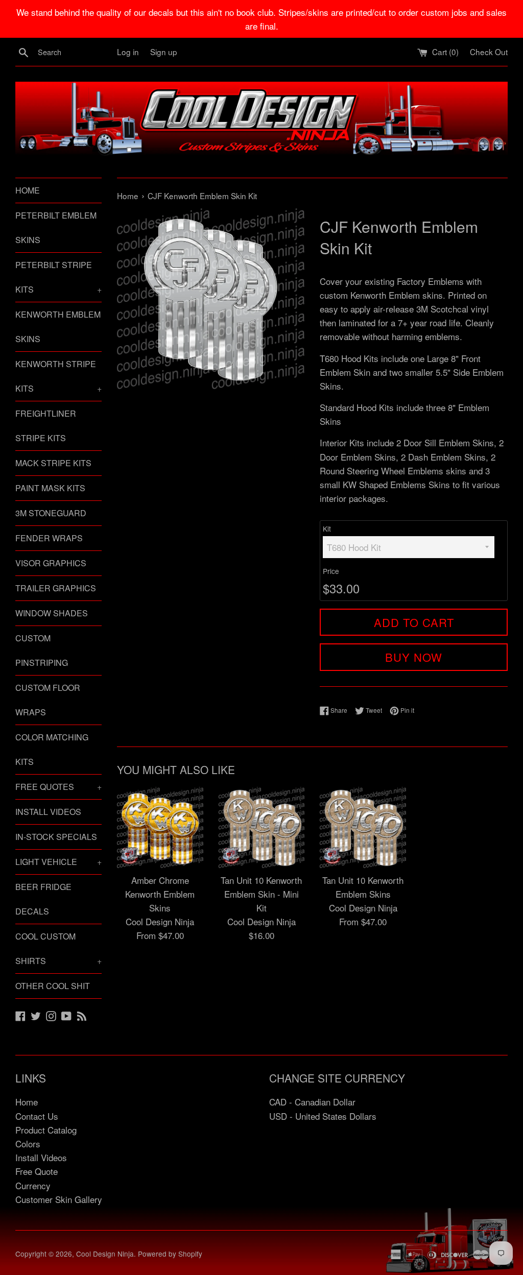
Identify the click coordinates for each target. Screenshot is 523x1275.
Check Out (489, 51)
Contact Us (36, 1116)
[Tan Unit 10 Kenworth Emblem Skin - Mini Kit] (262, 827)
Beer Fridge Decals (43, 899)
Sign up (163, 51)
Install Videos (48, 811)
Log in (128, 51)
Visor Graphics (50, 563)
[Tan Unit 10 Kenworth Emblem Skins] (363, 827)
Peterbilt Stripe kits (58, 277)
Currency (33, 1185)
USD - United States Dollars (322, 1116)
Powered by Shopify (170, 1253)
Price (331, 571)
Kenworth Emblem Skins (58, 326)
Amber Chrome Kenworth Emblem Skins (160, 894)
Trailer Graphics (55, 588)
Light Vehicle (58, 862)
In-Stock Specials (56, 837)
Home (27, 190)
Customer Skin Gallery (58, 1199)
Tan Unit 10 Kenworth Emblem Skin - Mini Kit (261, 894)
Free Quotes (58, 786)
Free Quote (36, 1171)
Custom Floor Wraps (47, 700)
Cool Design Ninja (105, 1253)
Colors (27, 1143)
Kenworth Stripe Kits (58, 376)
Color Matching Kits (51, 749)
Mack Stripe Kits (53, 463)
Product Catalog (46, 1129)
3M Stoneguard (50, 513)
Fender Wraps (49, 538)
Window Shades (51, 613)
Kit (327, 528)
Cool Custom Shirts (58, 948)
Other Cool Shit (52, 986)
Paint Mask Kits (50, 488)
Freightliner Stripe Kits (45, 425)
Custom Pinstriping (41, 650)
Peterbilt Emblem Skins (56, 227)
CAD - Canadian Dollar (312, 1101)
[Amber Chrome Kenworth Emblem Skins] (160, 827)
